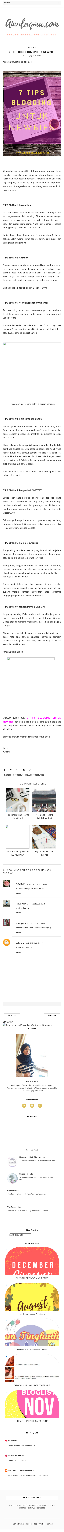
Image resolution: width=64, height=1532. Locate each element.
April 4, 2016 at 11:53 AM (36, 923)
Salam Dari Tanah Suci (17, 1460)
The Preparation (14, 1207)
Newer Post (12, 1015)
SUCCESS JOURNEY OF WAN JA (21, 1470)
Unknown (20, 943)
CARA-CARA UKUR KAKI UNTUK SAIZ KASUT (32, 1385)
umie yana (21, 923)
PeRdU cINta (22, 884)
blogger (32, 47)
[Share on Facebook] (4, 770)
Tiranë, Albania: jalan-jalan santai (21, 1445)
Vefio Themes (46, 1524)
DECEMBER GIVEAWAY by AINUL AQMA (32, 1278)
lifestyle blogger (30, 774)
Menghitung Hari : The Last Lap (32, 1157)
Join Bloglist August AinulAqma (32, 1314)
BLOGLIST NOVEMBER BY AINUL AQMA (32, 1421)
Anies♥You (12, 1440)
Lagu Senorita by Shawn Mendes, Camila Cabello (28, 1475)
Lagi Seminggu (13, 1191)
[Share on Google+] (30, 770)
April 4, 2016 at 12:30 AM (38, 884)
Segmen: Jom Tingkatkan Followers (32, 1350)
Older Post (52, 1015)
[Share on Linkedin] (23, 770)
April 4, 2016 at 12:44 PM (35, 943)
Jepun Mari (21, 903)
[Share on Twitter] (11, 770)
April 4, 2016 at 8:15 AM (36, 904)
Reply (18, 893)
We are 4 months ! (26, 1174)
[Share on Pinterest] (17, 770)
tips (42, 774)
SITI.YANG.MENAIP (16, 1455)
